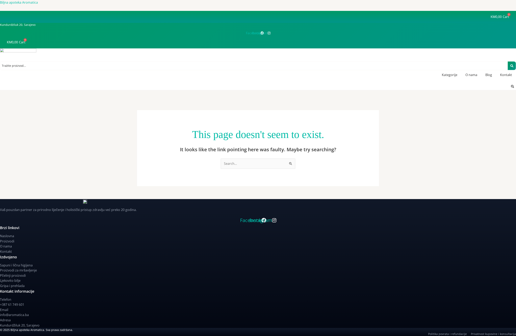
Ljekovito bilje (10, 280)
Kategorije (449, 75)
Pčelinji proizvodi (13, 275)
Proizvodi (7, 241)
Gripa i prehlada (12, 286)
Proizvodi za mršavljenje (18, 270)
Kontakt (506, 75)
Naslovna (7, 236)
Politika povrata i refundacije (449, 334)
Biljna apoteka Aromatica (19, 2)
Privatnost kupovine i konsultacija (493, 334)
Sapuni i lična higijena (16, 265)
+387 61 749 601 (12, 304)
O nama (471, 75)
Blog (488, 75)
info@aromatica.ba (14, 315)
